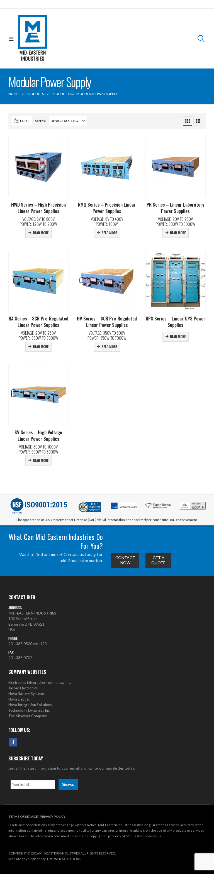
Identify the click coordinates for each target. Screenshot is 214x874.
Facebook (13, 742)
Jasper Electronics (23, 688)
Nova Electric (19, 699)
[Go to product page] (38, 167)
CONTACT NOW (125, 560)
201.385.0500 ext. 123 (27, 644)
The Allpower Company (27, 716)
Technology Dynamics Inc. (29, 710)
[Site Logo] (33, 38)
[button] (12, 39)
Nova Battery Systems (26, 693)
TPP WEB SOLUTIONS (63, 859)
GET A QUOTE (158, 560)
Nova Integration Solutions (30, 704)
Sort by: (40, 121)
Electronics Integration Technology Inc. (39, 682)
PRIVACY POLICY (52, 816)
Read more (40, 232)
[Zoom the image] (193, 503)
